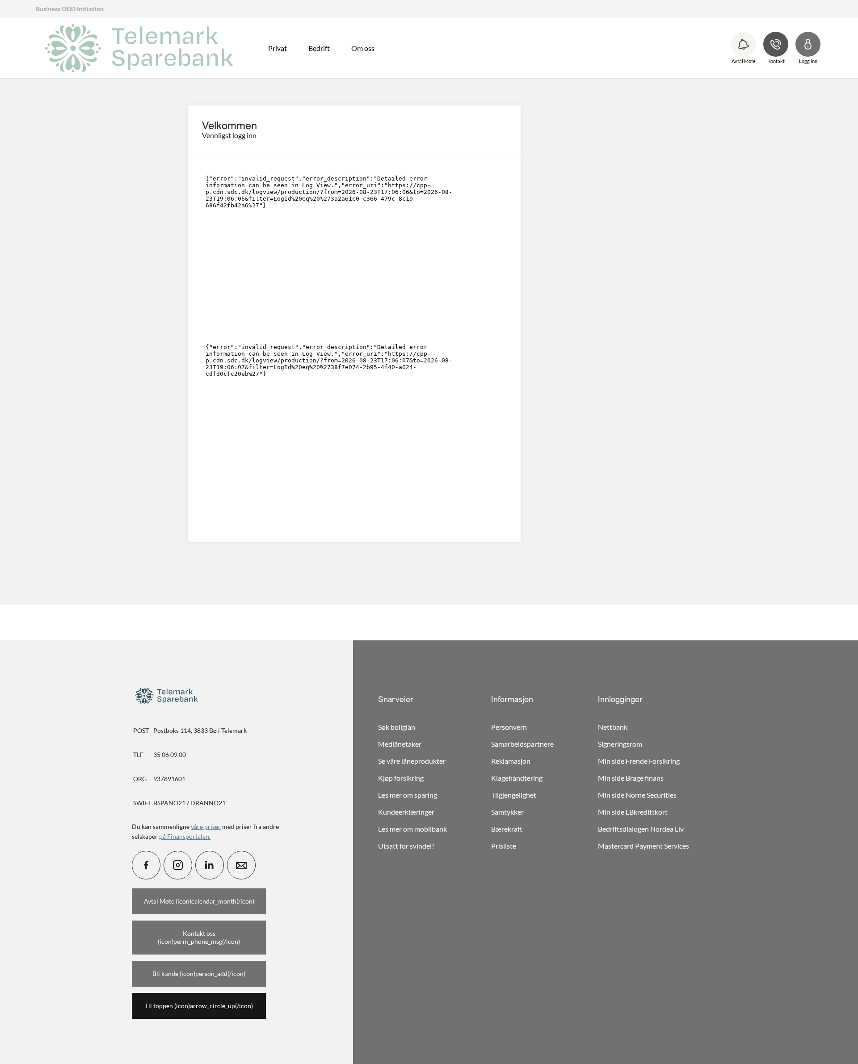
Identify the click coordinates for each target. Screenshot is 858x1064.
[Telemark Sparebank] (142, 48)
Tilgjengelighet (513, 795)
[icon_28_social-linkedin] (209, 865)
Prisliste (503, 845)
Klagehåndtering (517, 778)
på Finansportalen (184, 836)
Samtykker (507, 811)
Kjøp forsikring (401, 778)
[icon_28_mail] (241, 865)
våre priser (206, 826)
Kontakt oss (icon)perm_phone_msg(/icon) (199, 937)
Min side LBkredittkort (633, 811)
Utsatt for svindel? (406, 845)
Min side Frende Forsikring (639, 761)
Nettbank (612, 727)
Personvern (509, 727)
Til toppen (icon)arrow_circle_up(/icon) (199, 1005)
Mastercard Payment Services (643, 845)
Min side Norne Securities (637, 795)
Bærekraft (506, 828)
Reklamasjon (510, 761)
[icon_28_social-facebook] (146, 865)
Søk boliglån (396, 727)
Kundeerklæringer (406, 811)
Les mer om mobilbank (412, 828)
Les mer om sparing (407, 795)
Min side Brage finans (631, 778)
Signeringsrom (620, 744)
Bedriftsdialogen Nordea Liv (641, 828)
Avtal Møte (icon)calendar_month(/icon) (199, 901)
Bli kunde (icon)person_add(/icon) (198, 973)
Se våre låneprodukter (412, 761)
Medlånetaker (399, 744)
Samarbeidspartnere (522, 744)
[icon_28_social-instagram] (178, 865)
